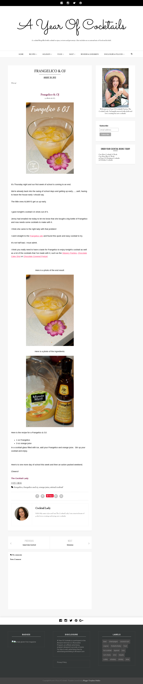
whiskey (113, 659)
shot (114, 655)
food (125, 646)
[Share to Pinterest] (21, 483)
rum (123, 650)
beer (105, 641)
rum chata (107, 655)
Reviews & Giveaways (90, 54)
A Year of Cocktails (60, 681)
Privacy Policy (62, 662)
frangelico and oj (30, 487)
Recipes (32, 54)
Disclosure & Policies (113, 54)
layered (116, 650)
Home (21, 54)
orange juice (44, 487)
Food (60, 54)
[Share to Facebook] (18, 483)
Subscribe (104, 126)
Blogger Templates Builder (91, 681)
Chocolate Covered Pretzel (35, 256)
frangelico (18, 487)
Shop (71, 54)
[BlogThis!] (14, 483)
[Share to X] (16, 483)
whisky (120, 659)
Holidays (46, 54)
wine (127, 659)
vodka (105, 659)
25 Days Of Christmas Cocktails (109, 158)
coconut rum (124, 641)
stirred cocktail (56, 487)
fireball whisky (116, 646)
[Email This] (12, 483)
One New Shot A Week (106, 156)
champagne (113, 641)
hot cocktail (107, 650)
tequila (121, 655)
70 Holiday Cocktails (106, 160)
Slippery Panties (69, 253)
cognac (105, 646)
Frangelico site (36, 236)
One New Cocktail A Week (108, 154)
